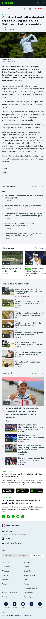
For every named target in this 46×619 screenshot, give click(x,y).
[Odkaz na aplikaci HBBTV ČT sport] (36, 490)
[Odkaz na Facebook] (8, 516)
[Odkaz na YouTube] (18, 516)
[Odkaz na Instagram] (3, 516)
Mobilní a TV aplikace (9, 592)
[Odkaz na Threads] (22, 516)
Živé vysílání (6, 567)
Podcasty (5, 580)
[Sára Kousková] (23, 45)
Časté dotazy (28, 592)
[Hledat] (38, 3)
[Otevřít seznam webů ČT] (43, 3)
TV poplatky (6, 571)
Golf (4, 14)
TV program (6, 562)
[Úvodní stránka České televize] (11, 525)
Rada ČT (27, 580)
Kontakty (27, 597)
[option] (9, 555)
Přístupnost (27, 615)
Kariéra (26, 584)
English (4, 615)
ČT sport (4, 27)
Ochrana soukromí (15, 615)
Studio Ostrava (29, 575)
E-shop (4, 588)
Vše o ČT (5, 597)
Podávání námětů (30, 588)
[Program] (30, 8)
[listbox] (23, 555)
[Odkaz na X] (13, 516)
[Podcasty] (24, 8)
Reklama (27, 567)
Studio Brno (28, 571)
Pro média (27, 562)
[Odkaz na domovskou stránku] (11, 3)
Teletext (5, 575)
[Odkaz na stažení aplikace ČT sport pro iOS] (8, 490)
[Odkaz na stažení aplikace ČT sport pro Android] (22, 490)
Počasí (4, 584)
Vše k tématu (39, 248)
